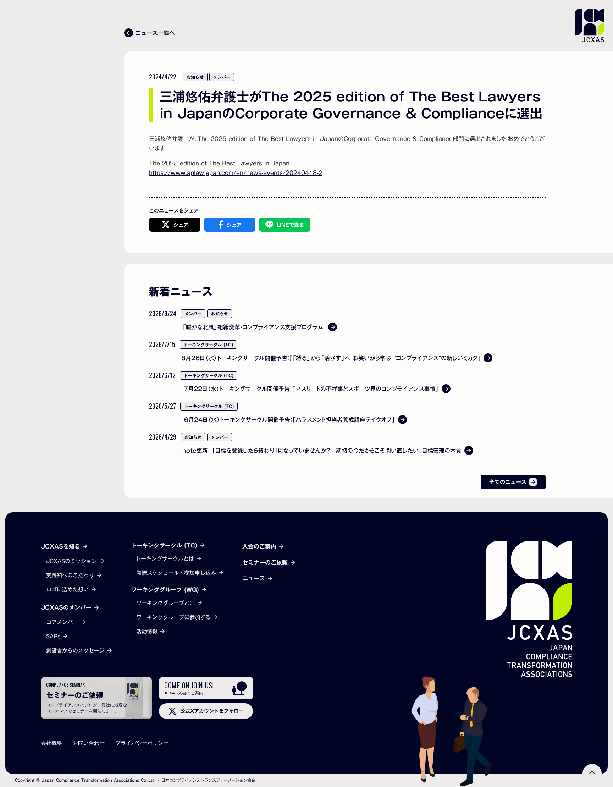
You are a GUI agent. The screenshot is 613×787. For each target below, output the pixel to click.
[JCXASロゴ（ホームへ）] (529, 609)
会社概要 (51, 742)
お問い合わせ (89, 742)
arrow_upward (592, 773)
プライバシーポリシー (142, 742)
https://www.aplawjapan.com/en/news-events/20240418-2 (235, 172)
